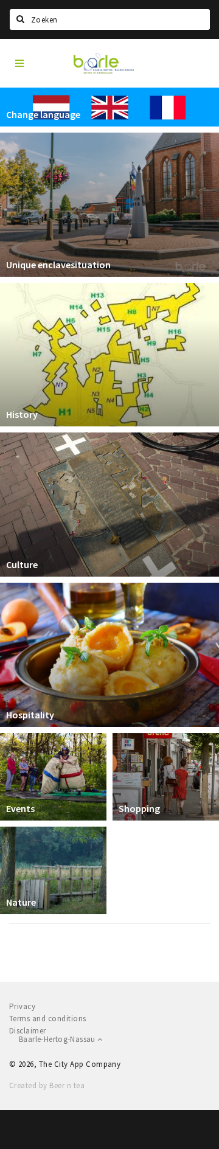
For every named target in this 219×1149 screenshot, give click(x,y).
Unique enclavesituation (58, 265)
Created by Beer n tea (47, 1085)
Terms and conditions (47, 1018)
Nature (21, 902)
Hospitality (30, 715)
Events (20, 808)
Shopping (139, 808)
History (22, 414)
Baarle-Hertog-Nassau (58, 1039)
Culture (22, 564)
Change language (43, 114)
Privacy (22, 1006)
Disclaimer (27, 1031)
